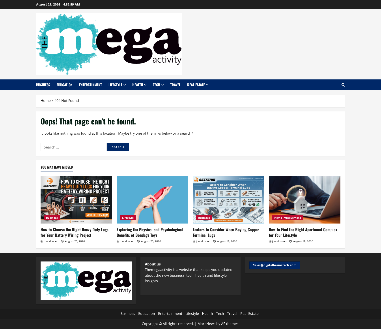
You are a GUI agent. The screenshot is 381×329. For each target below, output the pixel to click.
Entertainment (90, 84)
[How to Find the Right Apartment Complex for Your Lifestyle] (304, 200)
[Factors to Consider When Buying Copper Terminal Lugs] (228, 200)
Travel (175, 84)
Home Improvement (287, 218)
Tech (156, 84)
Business (43, 84)
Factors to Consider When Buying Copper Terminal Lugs (226, 232)
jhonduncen (51, 241)
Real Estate (196, 84)
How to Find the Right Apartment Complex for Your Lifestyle (303, 232)
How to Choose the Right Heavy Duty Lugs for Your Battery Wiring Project (74, 232)
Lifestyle (115, 84)
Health (137, 84)
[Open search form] (343, 85)
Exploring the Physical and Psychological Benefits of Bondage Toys (150, 232)
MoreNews (206, 323)
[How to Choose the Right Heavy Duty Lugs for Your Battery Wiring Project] (76, 200)
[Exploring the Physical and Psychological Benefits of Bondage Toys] (152, 200)
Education (65, 84)
